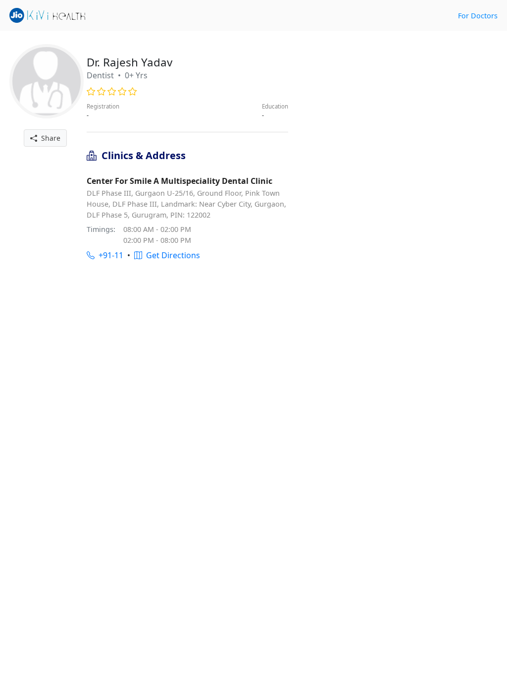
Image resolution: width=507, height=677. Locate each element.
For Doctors (478, 15)
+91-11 (109, 255)
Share (48, 138)
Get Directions (171, 255)
